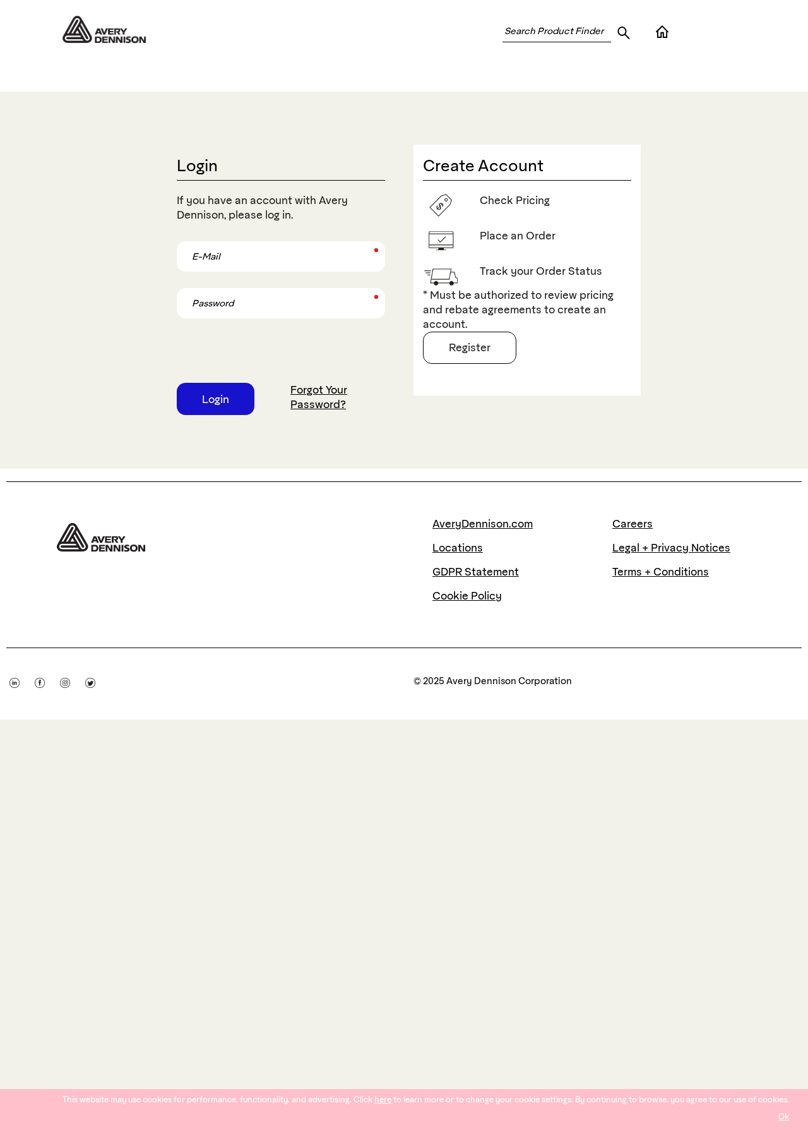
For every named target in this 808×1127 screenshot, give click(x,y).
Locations (457, 547)
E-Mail (190, 245)
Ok (783, 1116)
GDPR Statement (475, 571)
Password (196, 292)
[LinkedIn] (22, 680)
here (382, 1099)
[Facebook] (47, 680)
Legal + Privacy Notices (671, 547)
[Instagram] (72, 680)
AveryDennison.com (482, 523)
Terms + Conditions (660, 571)
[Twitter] (96, 680)
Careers (632, 523)
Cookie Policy (467, 595)
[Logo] (101, 534)
